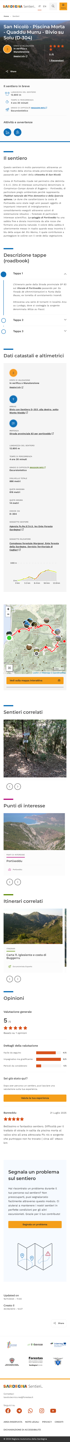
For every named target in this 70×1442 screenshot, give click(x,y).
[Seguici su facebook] (8, 1411)
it (40, 6)
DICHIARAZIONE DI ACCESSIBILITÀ (22, 1429)
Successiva (18, 789)
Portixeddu (14, 861)
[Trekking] (7, 132)
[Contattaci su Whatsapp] (30, 1411)
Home (6, 16)
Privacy (47, 1422)
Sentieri (16, 16)
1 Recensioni (56, 60)
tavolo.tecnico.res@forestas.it (18, 1397)
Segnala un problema (35, 1224)
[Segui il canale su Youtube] (53, 1411)
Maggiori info (19, 56)
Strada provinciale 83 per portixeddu (30, 433)
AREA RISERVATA (13, 1422)
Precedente (10, 789)
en (44, 6)
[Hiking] (17, 132)
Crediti (59, 1422)
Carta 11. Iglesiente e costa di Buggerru (26, 956)
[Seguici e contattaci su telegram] (19, 1411)
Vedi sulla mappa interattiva (26, 680)
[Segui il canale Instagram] (42, 1411)
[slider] (14, 1119)
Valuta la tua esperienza (35, 1098)
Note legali (32, 1422)
